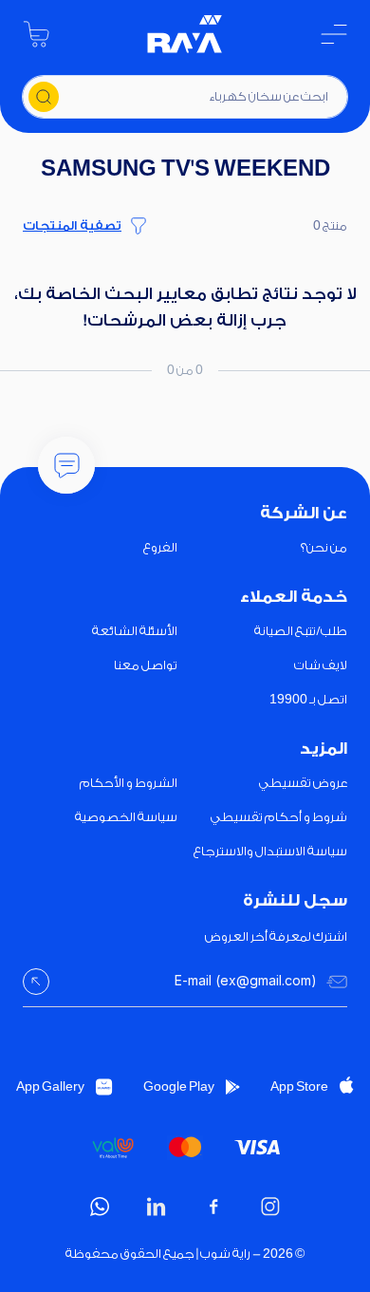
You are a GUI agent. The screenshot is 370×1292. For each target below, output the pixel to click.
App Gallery (50, 1086)
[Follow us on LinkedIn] (156, 1206)
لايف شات (320, 665)
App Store (299, 1086)
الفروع (160, 547)
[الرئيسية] (185, 34)
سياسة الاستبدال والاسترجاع (270, 851)
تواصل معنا (145, 665)
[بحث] (43, 97)
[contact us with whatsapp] (66, 465)
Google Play (178, 1086)
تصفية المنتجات (72, 225)
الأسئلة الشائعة (134, 631)
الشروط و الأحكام (128, 783)
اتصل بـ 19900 (308, 699)
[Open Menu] (334, 34)
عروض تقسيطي (303, 783)
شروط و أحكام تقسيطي (279, 817)
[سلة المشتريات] (36, 34)
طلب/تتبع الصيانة (300, 631)
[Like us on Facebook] (213, 1206)
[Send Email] (36, 981)
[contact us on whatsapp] (99, 1206)
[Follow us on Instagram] (270, 1206)
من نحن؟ (324, 547)
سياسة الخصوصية (126, 817)
